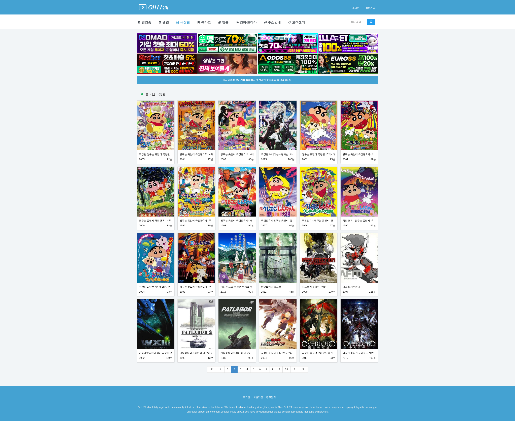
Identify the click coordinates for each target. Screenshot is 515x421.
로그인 (355, 7)
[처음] (211, 369)
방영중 (146, 22)
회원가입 (370, 7)
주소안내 (274, 22)
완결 (165, 22)
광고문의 (271, 397)
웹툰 (225, 22)
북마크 (205, 22)
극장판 (184, 22)
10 (286, 369)
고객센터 (298, 22)
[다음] (294, 369)
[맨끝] (303, 369)
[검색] (371, 22)
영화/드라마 (248, 22)
